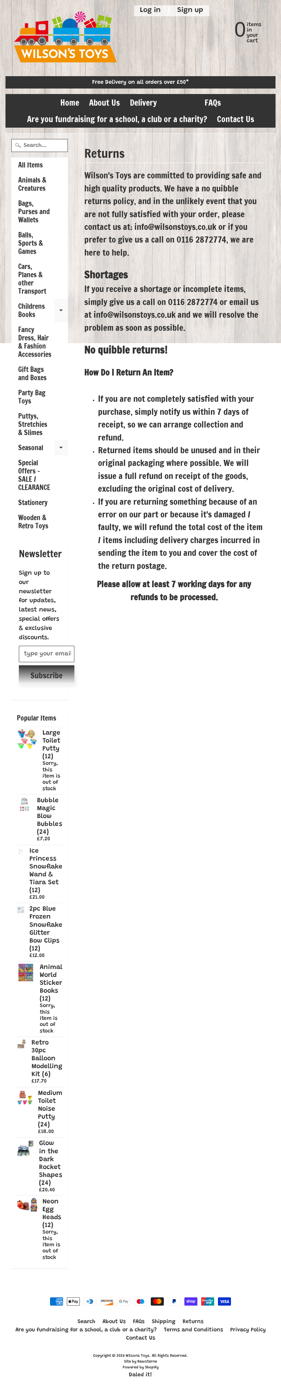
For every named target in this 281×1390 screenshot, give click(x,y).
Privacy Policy (248, 1330)
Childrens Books (43, 310)
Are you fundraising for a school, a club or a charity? (117, 119)
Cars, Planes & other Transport (32, 278)
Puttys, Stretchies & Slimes (32, 424)
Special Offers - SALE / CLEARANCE (34, 475)
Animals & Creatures (32, 184)
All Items (30, 165)
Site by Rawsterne (140, 1362)
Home (69, 102)
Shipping (163, 1321)
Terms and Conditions (193, 1330)
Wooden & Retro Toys (33, 522)
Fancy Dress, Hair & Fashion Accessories (34, 342)
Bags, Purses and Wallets (34, 211)
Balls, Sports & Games (30, 243)
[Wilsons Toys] (65, 38)
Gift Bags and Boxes (32, 373)
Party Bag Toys (32, 397)
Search (86, 1321)
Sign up (190, 10)
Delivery (143, 102)
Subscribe (46, 675)
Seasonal (43, 449)
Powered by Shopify (141, 1367)
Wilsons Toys (137, 1356)
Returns (181, 102)
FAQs (213, 102)
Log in (150, 10)
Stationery (33, 502)
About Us (104, 102)
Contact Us (235, 119)
